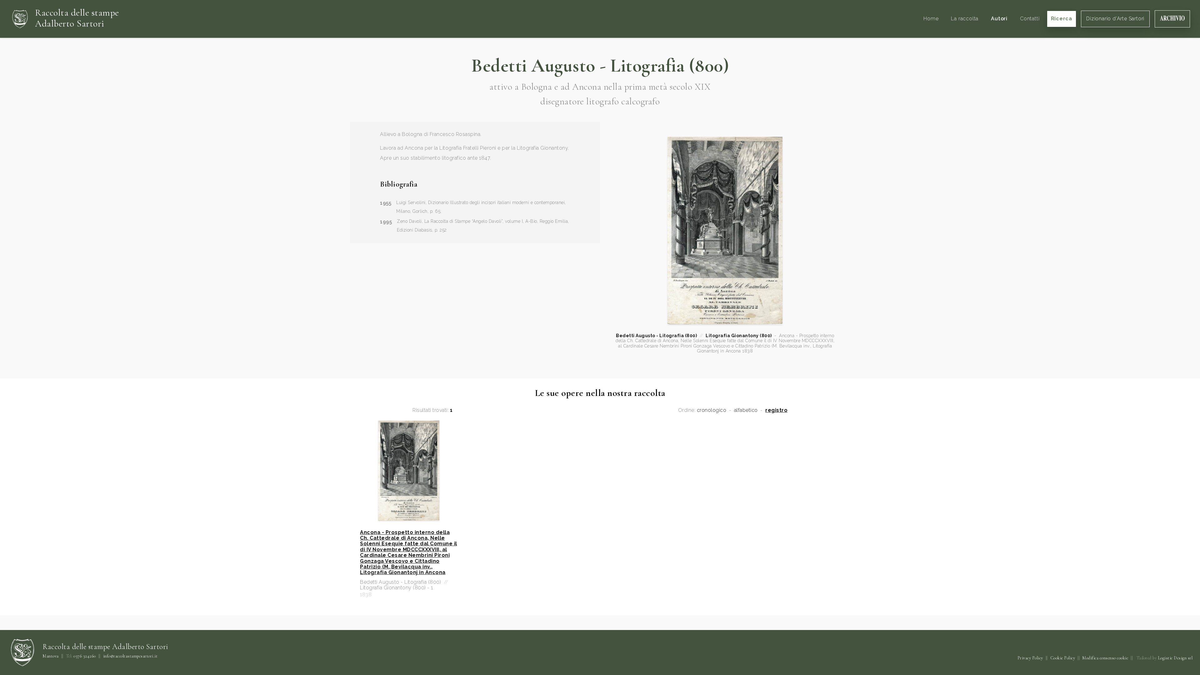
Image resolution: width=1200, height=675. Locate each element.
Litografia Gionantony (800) (739, 335)
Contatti (1029, 19)
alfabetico (746, 410)
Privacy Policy (1030, 658)
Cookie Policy (1062, 658)
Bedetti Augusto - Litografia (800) (656, 335)
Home (930, 19)
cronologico (712, 410)
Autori (999, 19)
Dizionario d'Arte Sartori (1115, 19)
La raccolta (964, 19)
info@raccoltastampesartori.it (130, 656)
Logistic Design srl (1175, 658)
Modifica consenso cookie (1105, 658)
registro (776, 410)
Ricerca (1061, 19)
